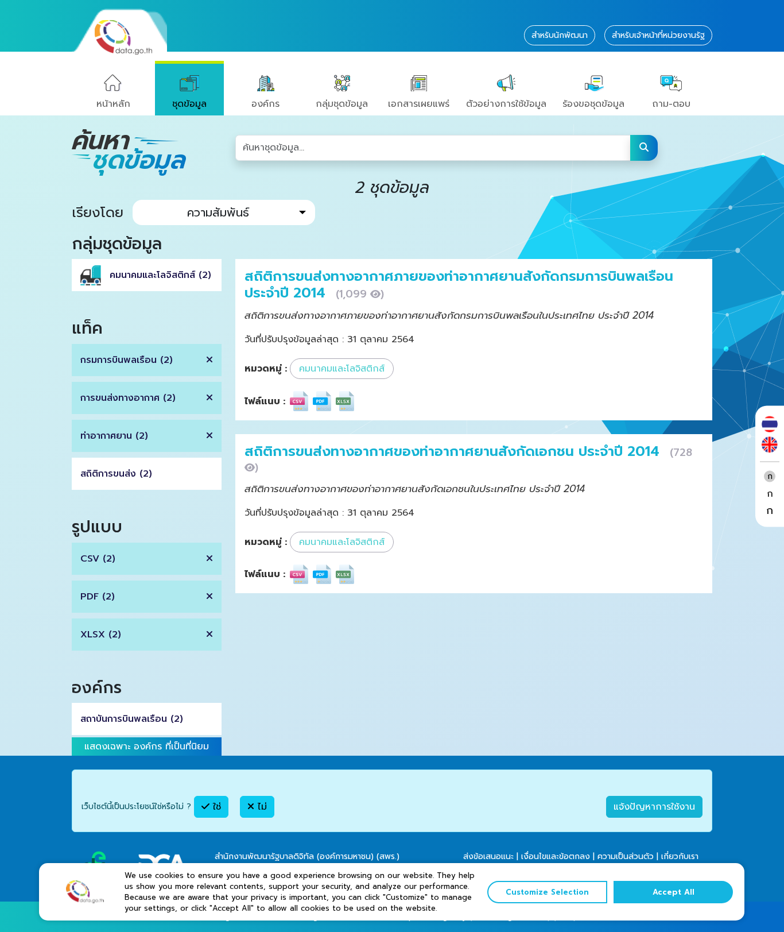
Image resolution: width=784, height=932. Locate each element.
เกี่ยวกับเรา (679, 856)
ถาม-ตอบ (671, 104)
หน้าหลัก (113, 104)
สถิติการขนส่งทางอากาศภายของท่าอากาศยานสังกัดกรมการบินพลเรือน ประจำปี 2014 (458, 284)
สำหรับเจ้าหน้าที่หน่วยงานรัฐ (658, 35)
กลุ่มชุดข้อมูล (342, 104)
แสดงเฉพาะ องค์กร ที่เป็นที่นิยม (146, 746)
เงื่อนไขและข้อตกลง (555, 856)
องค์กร (265, 104)
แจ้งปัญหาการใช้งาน (654, 807)
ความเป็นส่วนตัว (625, 856)
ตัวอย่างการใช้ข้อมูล (506, 104)
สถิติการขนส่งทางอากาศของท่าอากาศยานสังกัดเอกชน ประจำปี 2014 (454, 451)
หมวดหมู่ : (265, 369)
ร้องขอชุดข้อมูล (593, 104)
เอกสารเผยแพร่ (418, 104)
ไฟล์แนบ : (264, 401)
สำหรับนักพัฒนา (559, 35)
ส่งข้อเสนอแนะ (488, 856)
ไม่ (260, 807)
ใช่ (215, 807)
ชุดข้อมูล (189, 104)
